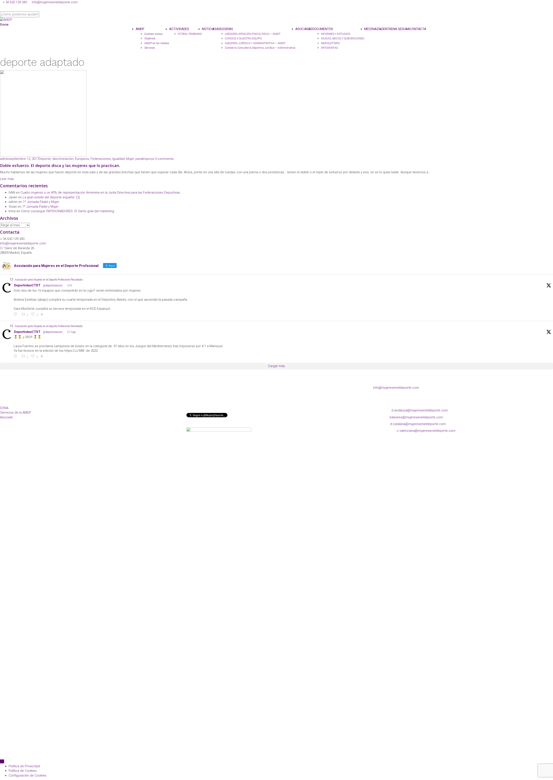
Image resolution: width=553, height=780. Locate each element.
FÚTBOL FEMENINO (190, 33)
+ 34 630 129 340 (15, 2)
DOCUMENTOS (322, 29)
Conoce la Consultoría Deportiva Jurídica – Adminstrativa (260, 47)
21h (69, 285)
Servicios (149, 47)
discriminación (62, 159)
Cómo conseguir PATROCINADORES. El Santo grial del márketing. (68, 211)
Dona (4, 24)
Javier (13, 197)
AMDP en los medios (156, 43)
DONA (4, 408)
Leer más (7, 179)
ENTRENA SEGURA (396, 29)
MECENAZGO (373, 29)
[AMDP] (6, 19)
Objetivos (150, 38)
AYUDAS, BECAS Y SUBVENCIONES (342, 38)
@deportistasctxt (52, 285)
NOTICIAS (209, 29)
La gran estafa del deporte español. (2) (51, 197)
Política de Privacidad (24, 766)
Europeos (82, 159)
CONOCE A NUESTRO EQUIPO (243, 38)
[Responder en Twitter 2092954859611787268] (16, 357)
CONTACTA (418, 29)
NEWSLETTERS (330, 43)
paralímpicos (144, 159)
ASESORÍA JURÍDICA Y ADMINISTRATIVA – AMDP (255, 43)
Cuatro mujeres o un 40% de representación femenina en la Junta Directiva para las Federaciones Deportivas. (101, 192)
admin (4, 159)
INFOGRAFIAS (329, 47)
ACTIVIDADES (179, 29)
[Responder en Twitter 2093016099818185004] (16, 315)
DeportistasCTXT (27, 285)
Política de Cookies (23, 771)
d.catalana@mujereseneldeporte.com (418, 424)
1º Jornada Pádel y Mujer (41, 202)
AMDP (140, 29)
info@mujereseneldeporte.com (55, 2)
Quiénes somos (153, 33)
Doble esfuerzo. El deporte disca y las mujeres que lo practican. (60, 165)
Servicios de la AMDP (15, 412)
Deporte (45, 159)
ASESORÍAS (224, 29)
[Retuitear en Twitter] (11, 279)
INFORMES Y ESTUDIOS (335, 33)
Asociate (6, 417)
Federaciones (101, 159)
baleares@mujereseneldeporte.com (416, 417)
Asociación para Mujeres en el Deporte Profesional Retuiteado (49, 279)
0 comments (164, 159)
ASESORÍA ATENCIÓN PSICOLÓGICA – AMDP (252, 33)
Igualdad (118, 159)
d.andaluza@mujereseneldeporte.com (419, 410)
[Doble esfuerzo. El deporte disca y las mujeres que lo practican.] (43, 113)
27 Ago (71, 332)
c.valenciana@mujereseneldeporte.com (426, 431)
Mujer (130, 159)
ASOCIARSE (303, 29)
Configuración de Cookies (27, 775)
